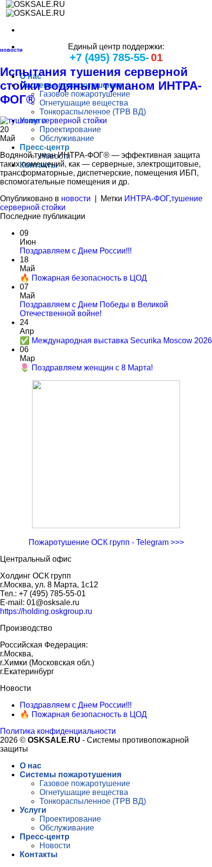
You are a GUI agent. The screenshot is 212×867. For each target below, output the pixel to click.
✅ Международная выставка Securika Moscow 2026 (116, 340)
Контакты (39, 854)
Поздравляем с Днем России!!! (76, 251)
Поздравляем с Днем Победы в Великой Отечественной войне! (94, 309)
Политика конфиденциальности (58, 731)
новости (11, 50)
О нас (30, 765)
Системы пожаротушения (70, 774)
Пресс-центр (45, 147)
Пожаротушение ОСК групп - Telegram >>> (106, 542)
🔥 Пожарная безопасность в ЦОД (83, 278)
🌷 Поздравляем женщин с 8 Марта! (86, 367)
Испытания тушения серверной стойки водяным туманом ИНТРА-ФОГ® (101, 85)
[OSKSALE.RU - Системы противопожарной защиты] (32, 8)
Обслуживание (66, 138)
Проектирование (70, 129)
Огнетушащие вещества (83, 103)
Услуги (33, 810)
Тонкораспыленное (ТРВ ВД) (92, 112)
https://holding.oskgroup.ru (46, 611)
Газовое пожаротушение (84, 94)
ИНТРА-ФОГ (146, 198)
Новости (55, 845)
